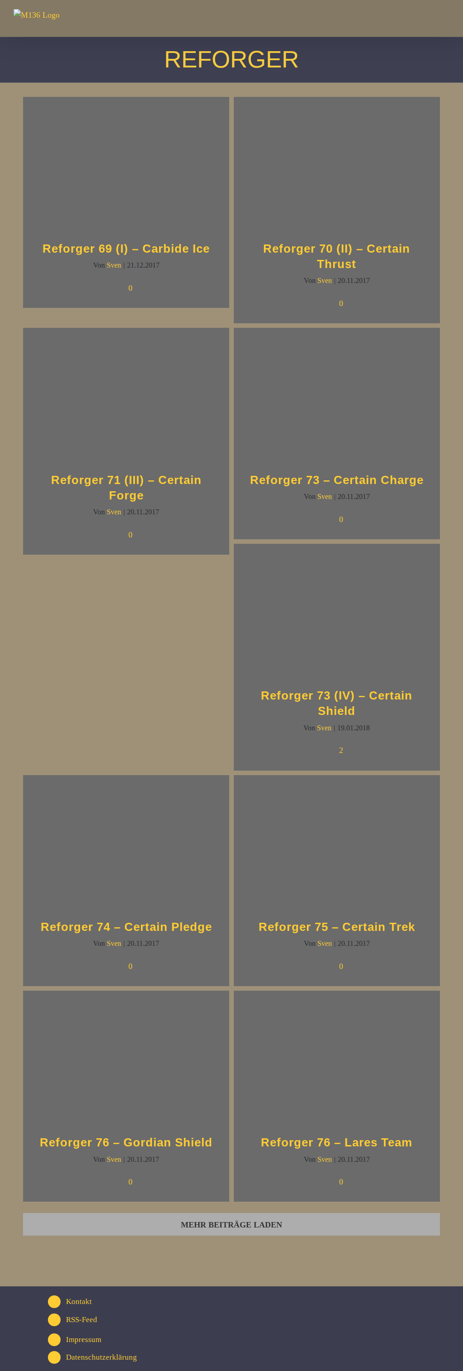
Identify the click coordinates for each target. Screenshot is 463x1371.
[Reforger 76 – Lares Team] (337, 1056)
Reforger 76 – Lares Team (336, 1142)
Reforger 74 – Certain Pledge (126, 927)
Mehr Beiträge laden (231, 1224)
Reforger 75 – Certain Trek (337, 927)
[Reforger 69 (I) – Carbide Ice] (126, 163)
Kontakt (79, 1301)
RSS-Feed (81, 1319)
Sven (114, 265)
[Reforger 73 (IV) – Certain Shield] (337, 610)
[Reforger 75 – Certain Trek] (337, 841)
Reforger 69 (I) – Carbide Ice (126, 248)
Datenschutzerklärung (101, 1357)
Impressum (83, 1339)
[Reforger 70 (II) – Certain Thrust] (337, 163)
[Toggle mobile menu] (445, 20)
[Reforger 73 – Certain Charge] (337, 394)
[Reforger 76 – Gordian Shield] (126, 1056)
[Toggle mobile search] (429, 20)
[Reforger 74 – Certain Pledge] (126, 841)
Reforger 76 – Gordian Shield (126, 1142)
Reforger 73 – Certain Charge (337, 480)
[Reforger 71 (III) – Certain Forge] (126, 394)
